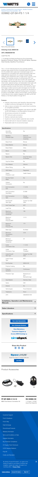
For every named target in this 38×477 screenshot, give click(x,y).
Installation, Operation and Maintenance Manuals (17, 302)
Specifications (7, 314)
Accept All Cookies (16, 472)
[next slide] (33, 41)
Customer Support (18, 331)
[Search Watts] (28, 4)
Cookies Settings (6, 472)
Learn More (19, 360)
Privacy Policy (16, 467)
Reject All (26, 472)
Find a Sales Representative (19, 321)
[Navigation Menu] (33, 4)
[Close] (36, 462)
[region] (19, 468)
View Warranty (18, 329)
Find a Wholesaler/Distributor (19, 325)
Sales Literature (8, 308)
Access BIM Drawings (18, 334)
